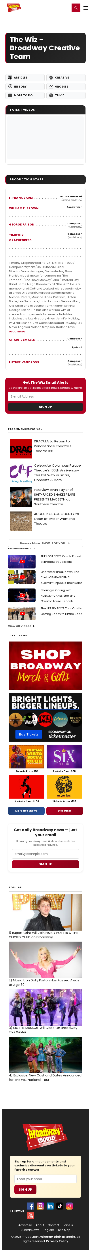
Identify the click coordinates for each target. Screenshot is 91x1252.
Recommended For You (25, 429)
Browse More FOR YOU (42, 543)
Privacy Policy (57, 1241)
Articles (20, 77)
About (40, 1225)
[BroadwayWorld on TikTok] (60, 1206)
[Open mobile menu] (85, 8)
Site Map (64, 1230)
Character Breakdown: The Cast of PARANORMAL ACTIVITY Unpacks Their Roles (61, 577)
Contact (53, 1225)
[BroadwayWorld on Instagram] (40, 1206)
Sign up (45, 864)
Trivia (59, 95)
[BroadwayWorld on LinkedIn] (50, 1206)
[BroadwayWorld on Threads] (70, 1206)
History (20, 86)
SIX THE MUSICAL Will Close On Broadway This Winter (43, 1030)
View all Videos (19, 626)
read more (17, 331)
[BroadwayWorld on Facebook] (31, 1206)
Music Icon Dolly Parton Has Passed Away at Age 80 (44, 982)
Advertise (25, 1225)
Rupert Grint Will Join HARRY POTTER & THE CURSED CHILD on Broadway (43, 935)
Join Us (68, 1225)
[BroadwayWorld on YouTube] (31, 1216)
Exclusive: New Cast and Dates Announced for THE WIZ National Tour (45, 1077)
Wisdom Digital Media (57, 1237)
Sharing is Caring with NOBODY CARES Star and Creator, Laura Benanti (58, 595)
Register (52, 7)
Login (64, 7)
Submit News (30, 1230)
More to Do (23, 95)
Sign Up (45, 407)
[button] (76, 8)
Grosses (61, 86)
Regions (49, 1230)
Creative (62, 77)
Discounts (65, 810)
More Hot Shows (26, 810)
